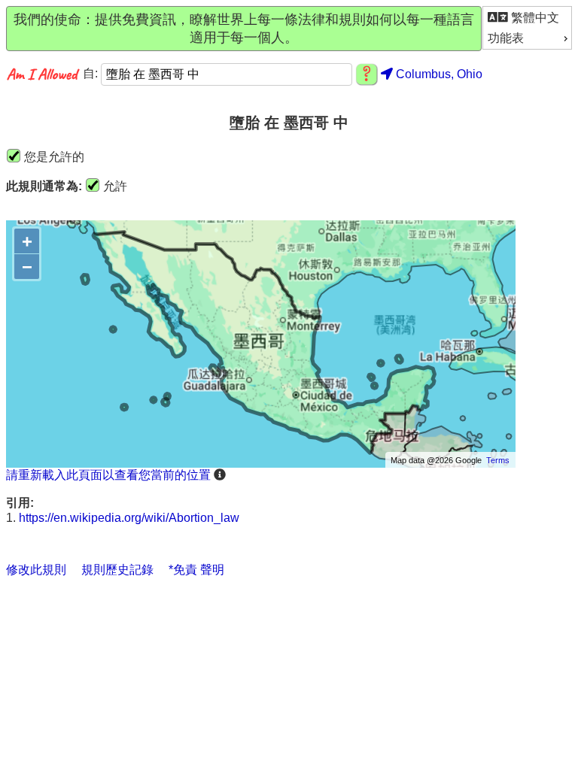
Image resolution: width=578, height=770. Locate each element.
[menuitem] (527, 18)
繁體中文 (533, 17)
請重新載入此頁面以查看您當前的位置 (108, 474)
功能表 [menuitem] (506, 38)
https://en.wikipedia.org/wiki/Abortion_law (129, 517)
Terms (498, 460)
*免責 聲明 (196, 569)
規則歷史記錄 (117, 569)
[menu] (527, 28)
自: (92, 74)
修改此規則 (36, 569)
